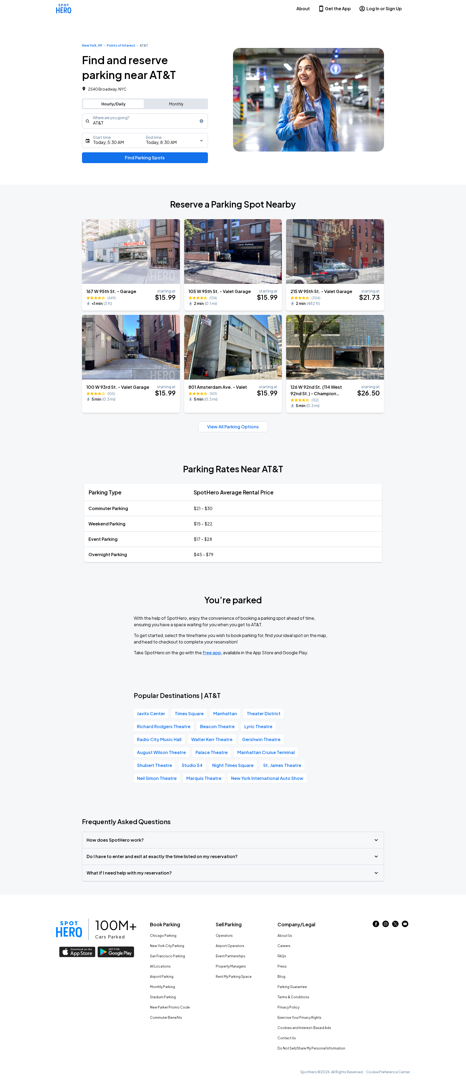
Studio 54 (192, 765)
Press (282, 966)
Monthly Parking (162, 987)
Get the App (338, 8)
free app (212, 652)
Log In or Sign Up (384, 8)
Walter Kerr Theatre (211, 739)
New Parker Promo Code (170, 1007)
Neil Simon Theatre (157, 778)
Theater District (263, 713)
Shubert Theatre (154, 765)
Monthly (176, 103)
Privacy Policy (288, 1007)
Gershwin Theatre (261, 739)
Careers (283, 946)
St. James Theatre (282, 765)
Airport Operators (230, 946)
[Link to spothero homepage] (69, 929)
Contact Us (286, 1038)
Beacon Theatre (217, 726)
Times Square (189, 713)
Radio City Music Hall (159, 739)
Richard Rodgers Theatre (163, 726)
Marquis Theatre (203, 778)
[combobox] (145, 121)
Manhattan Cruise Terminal (266, 752)
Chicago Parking (163, 936)
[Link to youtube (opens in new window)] (405, 925)
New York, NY (92, 45)
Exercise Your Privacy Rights (299, 1018)
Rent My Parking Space (234, 977)
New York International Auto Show (267, 778)
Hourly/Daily (113, 103)
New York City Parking (167, 946)
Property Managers (231, 966)
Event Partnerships (230, 956)
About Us (284, 936)
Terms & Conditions (293, 997)
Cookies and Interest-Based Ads (304, 1028)
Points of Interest (121, 45)
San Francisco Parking (167, 956)
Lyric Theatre (258, 726)
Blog (281, 977)
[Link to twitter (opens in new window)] (395, 925)
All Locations (160, 966)
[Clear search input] (201, 121)
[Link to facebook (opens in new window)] (376, 925)
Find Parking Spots (145, 157)
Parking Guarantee (292, 987)
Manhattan (225, 713)
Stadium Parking (163, 997)
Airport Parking (161, 977)
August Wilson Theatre (161, 752)
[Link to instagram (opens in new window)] (385, 925)
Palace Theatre (212, 752)
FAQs (281, 956)
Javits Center (151, 713)
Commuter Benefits (166, 1018)
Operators (224, 936)
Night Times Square (232, 765)
